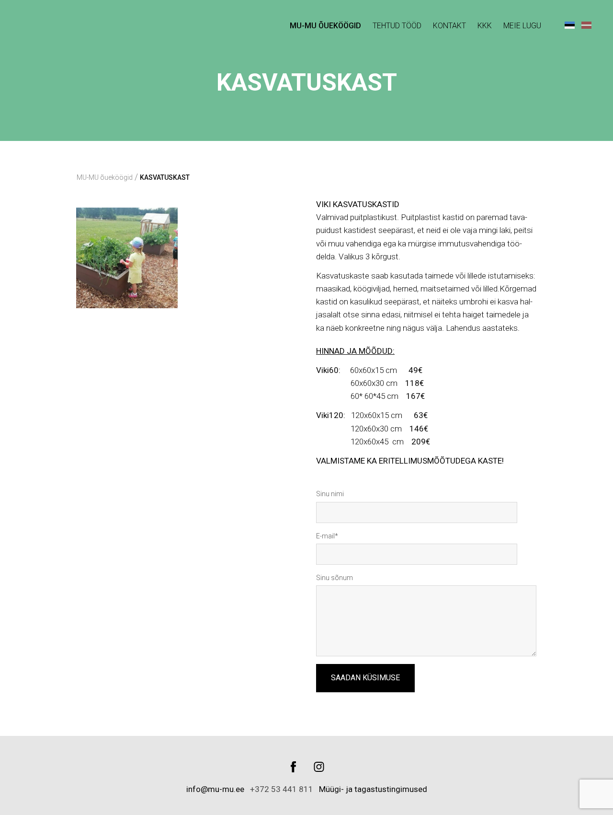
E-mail (325, 536)
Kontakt (449, 25)
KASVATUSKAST (165, 177)
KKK (484, 25)
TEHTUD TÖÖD (397, 25)
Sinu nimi (330, 494)
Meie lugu (522, 25)
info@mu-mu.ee (216, 789)
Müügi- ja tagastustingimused (373, 789)
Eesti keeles (569, 24)
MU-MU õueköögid (325, 25)
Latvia (586, 24)
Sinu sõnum (334, 578)
